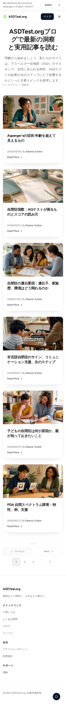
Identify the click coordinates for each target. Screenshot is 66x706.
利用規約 (8, 656)
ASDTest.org (11, 589)
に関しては (9, 612)
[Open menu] (59, 16)
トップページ (10, 84)
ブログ (6, 626)
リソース (8, 633)
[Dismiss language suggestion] (59, 5)
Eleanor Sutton (34, 151)
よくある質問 (10, 619)
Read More (13, 157)
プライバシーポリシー (15, 649)
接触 (5, 672)
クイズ (47, 16)
